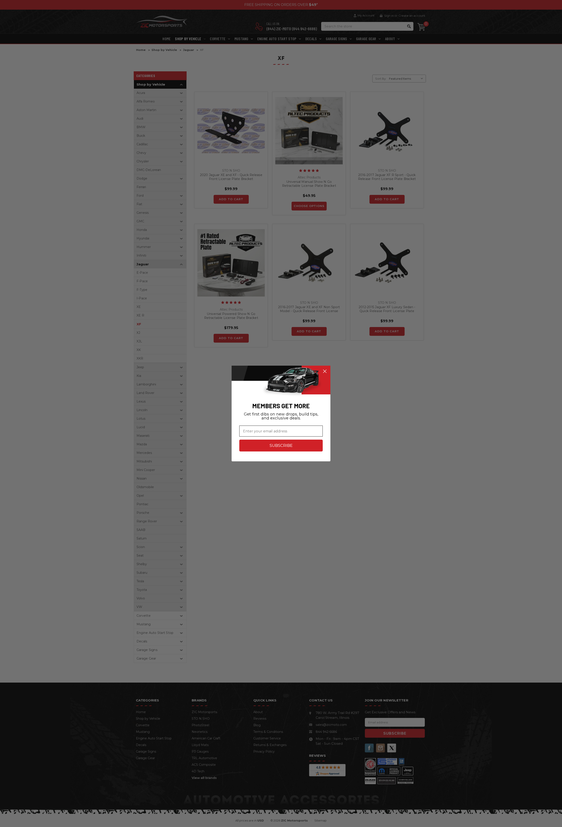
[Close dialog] (325, 371)
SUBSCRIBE (281, 445)
